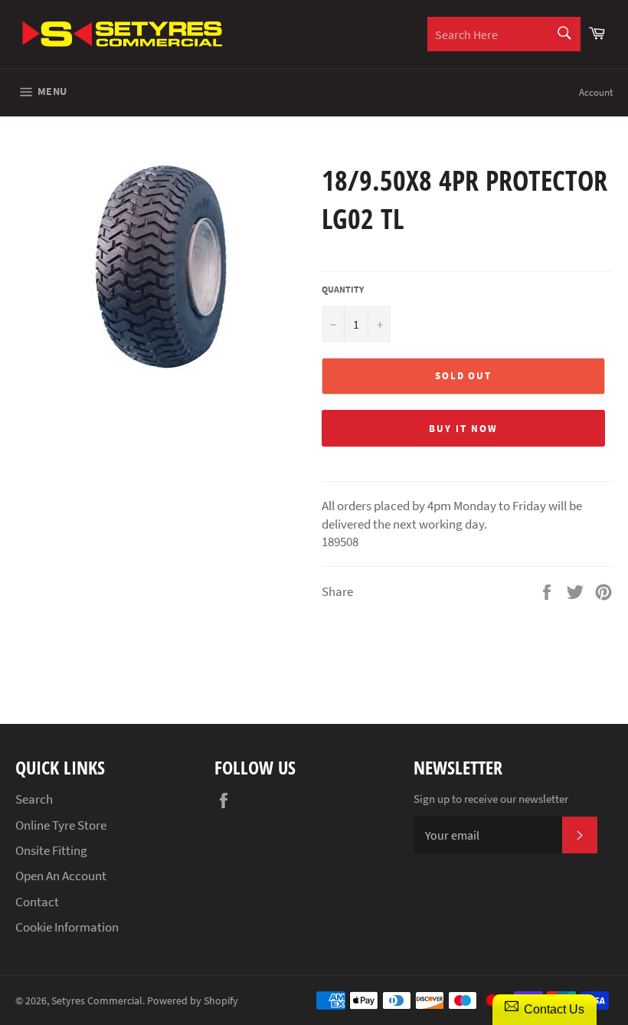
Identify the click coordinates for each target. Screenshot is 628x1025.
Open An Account (60, 875)
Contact (37, 901)
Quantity (343, 289)
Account (596, 92)
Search (34, 799)
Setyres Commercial (96, 1000)
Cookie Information (67, 927)
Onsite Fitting (51, 850)
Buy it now (463, 428)
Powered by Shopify (192, 1000)
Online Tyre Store (60, 825)
